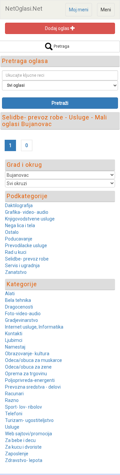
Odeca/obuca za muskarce (33, 360)
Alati (10, 293)
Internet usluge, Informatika (34, 327)
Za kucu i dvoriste (23, 447)
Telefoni (13, 413)
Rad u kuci (15, 252)
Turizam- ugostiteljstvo (29, 420)
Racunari (14, 393)
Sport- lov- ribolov (23, 407)
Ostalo (12, 232)
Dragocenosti (19, 307)
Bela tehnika (18, 300)
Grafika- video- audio (26, 212)
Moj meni (78, 9)
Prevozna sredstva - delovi (33, 387)
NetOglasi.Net (23, 8)
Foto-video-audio (23, 313)
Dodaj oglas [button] (57, 28)
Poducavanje (18, 239)
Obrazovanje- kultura (27, 353)
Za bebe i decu (20, 440)
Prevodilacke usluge (26, 245)
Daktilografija (19, 205)
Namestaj (15, 347)
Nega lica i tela (20, 225)
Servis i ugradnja (22, 265)
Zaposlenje (16, 453)
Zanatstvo (16, 272)
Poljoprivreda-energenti (30, 380)
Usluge (12, 427)
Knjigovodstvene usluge (30, 218)
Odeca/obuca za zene (28, 367)
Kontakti (13, 333)
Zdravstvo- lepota (23, 460)
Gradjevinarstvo (21, 320)
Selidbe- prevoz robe (27, 259)
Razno (12, 400)
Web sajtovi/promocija (28, 433)
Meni (106, 9)
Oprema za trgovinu (26, 373)
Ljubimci (13, 340)
